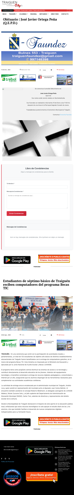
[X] (9, 458)
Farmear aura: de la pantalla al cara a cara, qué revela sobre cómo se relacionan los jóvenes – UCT (65, 458)
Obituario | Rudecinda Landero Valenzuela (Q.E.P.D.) (30, 10)
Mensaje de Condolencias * (15, 191)
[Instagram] (5, 458)
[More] (51, 70)
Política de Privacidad (7, 461)
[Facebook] (1, 458)
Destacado (23, 64)
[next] (71, 10)
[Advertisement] (47, 2)
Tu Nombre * (10, 183)
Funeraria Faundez (47, 64)
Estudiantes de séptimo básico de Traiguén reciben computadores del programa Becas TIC (65, 452)
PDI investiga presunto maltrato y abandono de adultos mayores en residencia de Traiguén (64, 464)
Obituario (34, 64)
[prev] (68, 10)
